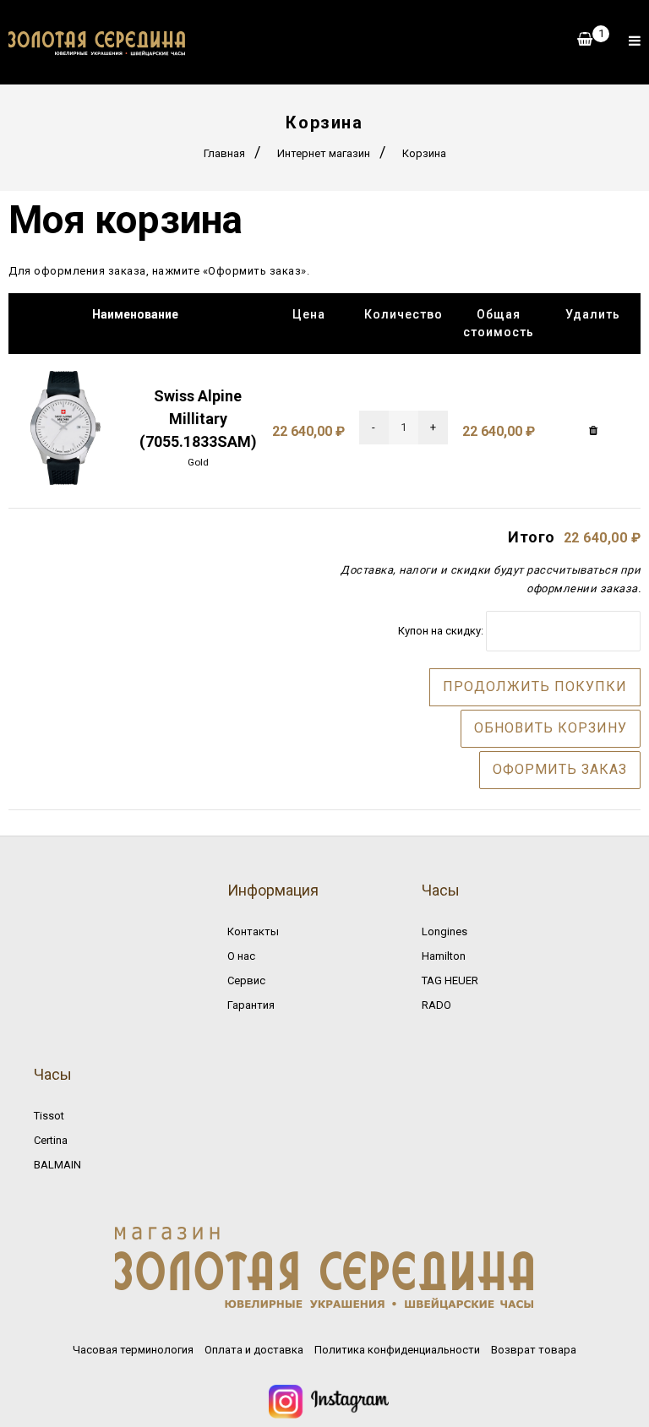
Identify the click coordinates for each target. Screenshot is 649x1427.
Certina (51, 1140)
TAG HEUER (450, 980)
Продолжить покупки (535, 686)
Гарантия (251, 1005)
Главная (224, 153)
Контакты (253, 931)
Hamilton (444, 956)
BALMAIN (57, 1164)
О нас (241, 956)
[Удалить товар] (593, 431)
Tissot (49, 1115)
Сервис (246, 980)
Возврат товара (533, 1349)
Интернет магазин (323, 153)
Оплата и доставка (254, 1349)
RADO (436, 1005)
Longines (444, 931)
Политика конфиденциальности (397, 1349)
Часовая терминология (133, 1349)
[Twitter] (328, 1414)
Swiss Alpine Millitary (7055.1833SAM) (198, 418)
